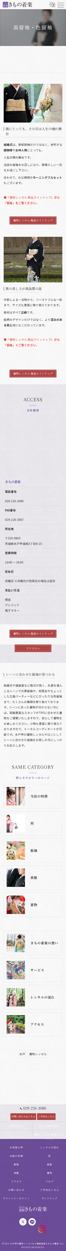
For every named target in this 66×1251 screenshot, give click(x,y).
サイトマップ (50, 1198)
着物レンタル (38, 1054)
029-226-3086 (14, 501)
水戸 (22, 1054)
